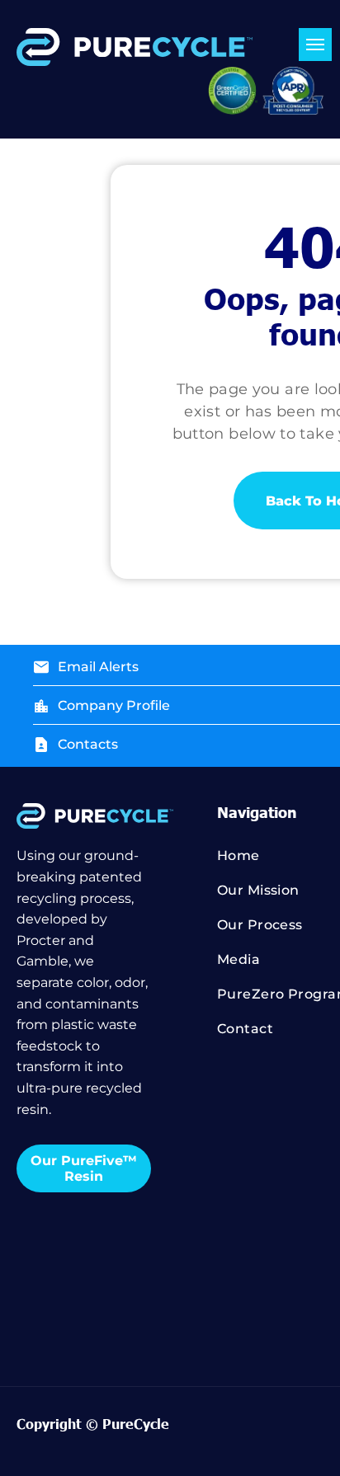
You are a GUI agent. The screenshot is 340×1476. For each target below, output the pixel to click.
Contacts (88, 744)
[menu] (315, 44)
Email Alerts (98, 667)
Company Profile (114, 705)
